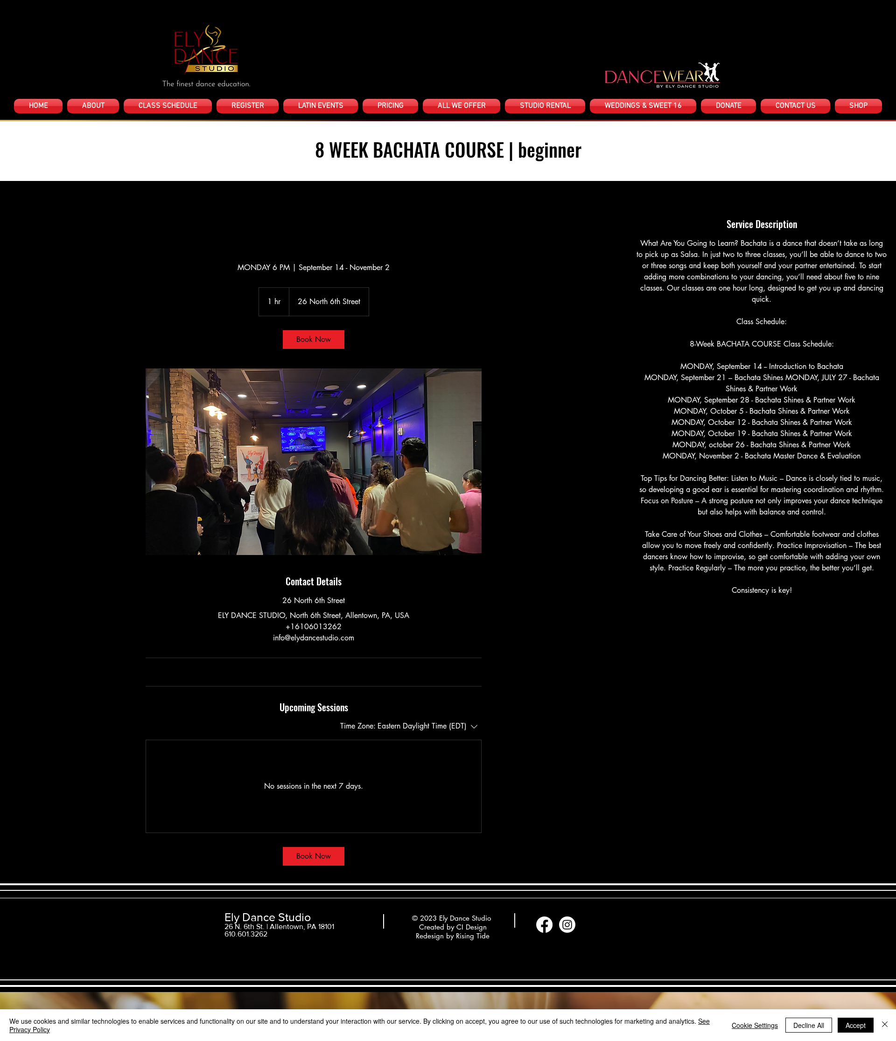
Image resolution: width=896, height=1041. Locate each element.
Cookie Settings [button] (755, 1025)
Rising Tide (473, 935)
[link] (313, 339)
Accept (856, 1025)
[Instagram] (567, 924)
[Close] (884, 1025)
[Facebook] (544, 924)
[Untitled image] (314, 461)
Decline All (808, 1025)
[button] (93, 106)
